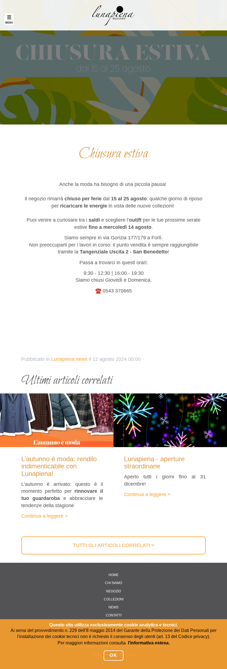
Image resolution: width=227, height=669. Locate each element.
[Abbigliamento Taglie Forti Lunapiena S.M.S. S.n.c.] (113, 15)
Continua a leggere (42, 516)
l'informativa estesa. (149, 643)
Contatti (114, 615)
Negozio (113, 591)
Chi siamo (113, 583)
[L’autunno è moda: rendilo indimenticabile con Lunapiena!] (57, 420)
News (113, 607)
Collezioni (113, 599)
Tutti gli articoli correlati (111, 545)
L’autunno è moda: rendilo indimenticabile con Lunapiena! (59, 466)
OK (113, 655)
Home (113, 575)
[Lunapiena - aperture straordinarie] (170, 420)
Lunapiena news (69, 359)
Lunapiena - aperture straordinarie (154, 462)
